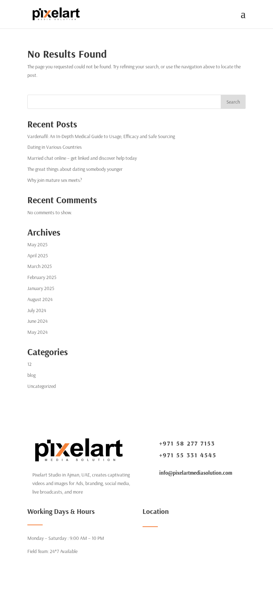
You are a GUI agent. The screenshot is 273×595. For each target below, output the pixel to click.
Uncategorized (41, 386)
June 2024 (37, 321)
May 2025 (37, 244)
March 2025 (39, 266)
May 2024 (37, 332)
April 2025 (37, 255)
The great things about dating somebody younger (75, 169)
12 (29, 364)
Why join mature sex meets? (54, 180)
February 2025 (42, 277)
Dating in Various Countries (54, 147)
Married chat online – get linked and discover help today (82, 158)
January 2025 (40, 288)
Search (233, 102)
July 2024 (36, 310)
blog (31, 375)
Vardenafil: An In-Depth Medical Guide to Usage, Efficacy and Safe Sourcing (101, 136)
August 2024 (40, 299)
